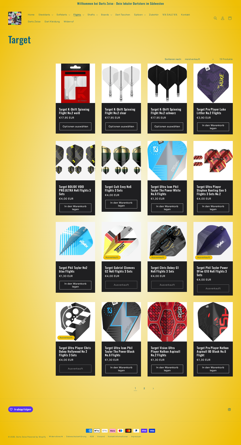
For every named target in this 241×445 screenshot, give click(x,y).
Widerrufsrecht (56, 436)
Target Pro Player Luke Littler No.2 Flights (211, 111)
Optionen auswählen (75, 126)
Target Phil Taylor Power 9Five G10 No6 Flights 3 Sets (212, 271)
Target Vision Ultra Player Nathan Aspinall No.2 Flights (165, 351)
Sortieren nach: (173, 59)
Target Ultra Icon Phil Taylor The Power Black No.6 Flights (119, 351)
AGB (92, 436)
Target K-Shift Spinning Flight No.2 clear (120, 111)
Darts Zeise (21, 437)
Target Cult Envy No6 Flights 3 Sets (118, 188)
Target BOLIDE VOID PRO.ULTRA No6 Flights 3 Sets (75, 190)
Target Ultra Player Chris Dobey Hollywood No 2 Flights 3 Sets (75, 351)
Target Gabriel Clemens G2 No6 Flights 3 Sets (120, 269)
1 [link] (135, 388)
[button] (46, 14)
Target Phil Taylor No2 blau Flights (73, 269)
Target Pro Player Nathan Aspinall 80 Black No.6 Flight (213, 351)
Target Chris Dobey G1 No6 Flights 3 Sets (165, 269)
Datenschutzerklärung (76, 436)
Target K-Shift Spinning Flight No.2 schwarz (166, 111)
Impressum (136, 436)
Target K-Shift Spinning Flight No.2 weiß (74, 111)
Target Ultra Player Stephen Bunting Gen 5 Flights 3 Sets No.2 (211, 190)
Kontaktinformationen (118, 436)
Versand (101, 436)
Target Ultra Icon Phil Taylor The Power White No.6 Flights (166, 190)
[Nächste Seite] (153, 388)
